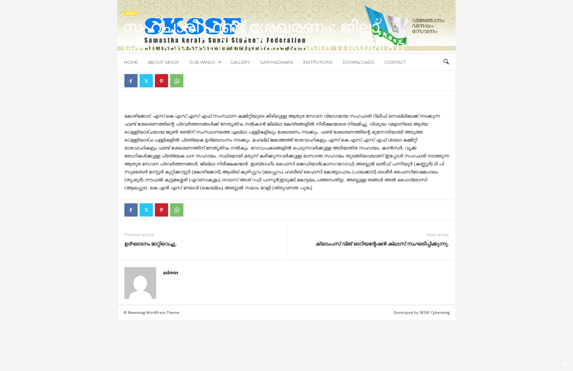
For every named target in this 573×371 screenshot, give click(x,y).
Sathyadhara (276, 62)
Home (131, 62)
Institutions (318, 62)
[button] (446, 62)
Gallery (240, 62)
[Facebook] (131, 80)
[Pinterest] (161, 80)
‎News (130, 13)
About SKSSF (163, 62)
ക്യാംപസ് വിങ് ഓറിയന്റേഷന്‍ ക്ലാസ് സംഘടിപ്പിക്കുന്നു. (382, 243)
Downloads (358, 62)
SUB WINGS (202, 62)
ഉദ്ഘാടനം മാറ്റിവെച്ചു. (150, 243)
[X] (146, 80)
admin (170, 272)
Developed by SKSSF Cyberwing (422, 312)
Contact (395, 62)
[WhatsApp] (176, 80)
